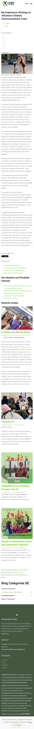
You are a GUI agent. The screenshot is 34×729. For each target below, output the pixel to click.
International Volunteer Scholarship (16, 703)
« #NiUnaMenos (23, 570)
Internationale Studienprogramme (23, 698)
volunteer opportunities (11, 265)
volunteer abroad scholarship (14, 714)
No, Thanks (17, 725)
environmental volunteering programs (12, 688)
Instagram (4, 665)
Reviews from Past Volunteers (21, 335)
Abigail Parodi (8, 492)
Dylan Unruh (7, 335)
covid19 (26, 685)
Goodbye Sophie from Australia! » (12, 572)
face (21, 235)
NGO (26, 703)
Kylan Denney (8, 425)
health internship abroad (12, 695)
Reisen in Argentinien (8, 599)
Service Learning (18, 425)
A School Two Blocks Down (15, 332)
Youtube (4, 667)
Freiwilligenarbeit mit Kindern (16, 690)
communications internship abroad (15, 268)
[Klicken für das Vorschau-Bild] (17, 63)
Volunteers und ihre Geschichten (11, 592)
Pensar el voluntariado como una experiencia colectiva (16, 543)
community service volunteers (16, 685)
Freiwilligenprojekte (7, 596)
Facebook (4, 660)
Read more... (5, 634)
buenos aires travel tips (17, 677)
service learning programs (15, 711)
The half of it (8, 422)
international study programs (13, 273)
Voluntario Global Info (20, 492)
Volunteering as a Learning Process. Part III (15, 487)
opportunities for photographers (14, 270)
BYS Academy (23, 347)
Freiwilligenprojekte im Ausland (9, 693)
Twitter (3, 662)
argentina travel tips (9, 675)
